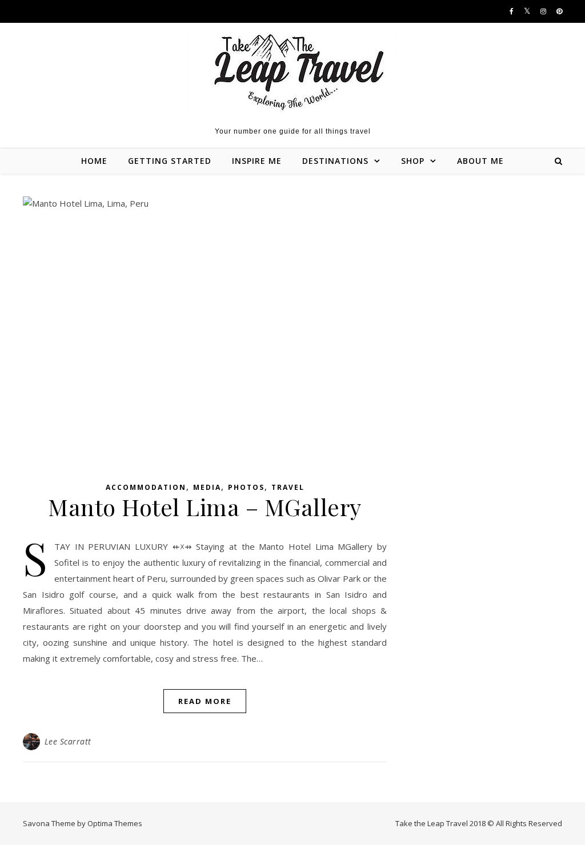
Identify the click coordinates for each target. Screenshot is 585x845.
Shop (412, 160)
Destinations (335, 160)
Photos (246, 487)
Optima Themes (114, 823)
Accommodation (146, 487)
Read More (204, 701)
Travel (287, 487)
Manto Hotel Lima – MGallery (205, 507)
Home (94, 160)
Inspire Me (257, 160)
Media (207, 487)
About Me (480, 160)
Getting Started (169, 160)
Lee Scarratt (68, 741)
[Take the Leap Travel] (293, 72)
